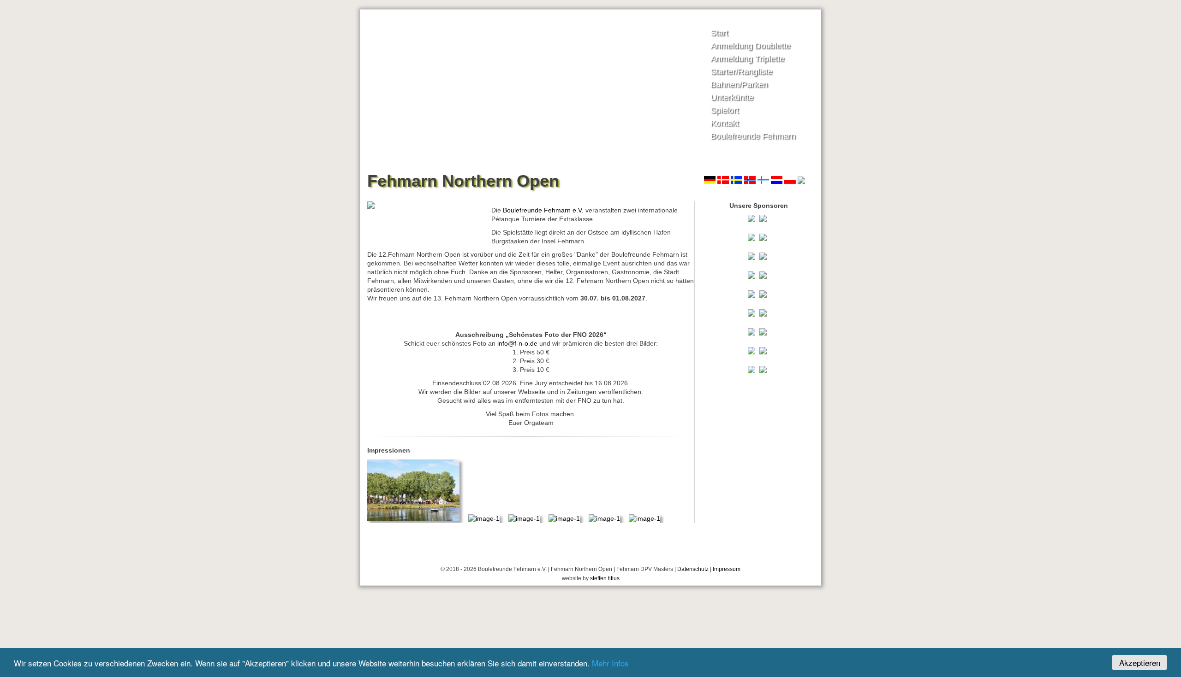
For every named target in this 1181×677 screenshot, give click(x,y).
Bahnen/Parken (739, 84)
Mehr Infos (610, 663)
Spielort (724, 110)
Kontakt (724, 123)
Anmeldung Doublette (750, 45)
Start (719, 32)
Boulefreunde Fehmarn (752, 136)
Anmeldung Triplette (747, 58)
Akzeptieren (1139, 662)
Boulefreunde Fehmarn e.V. (543, 210)
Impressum (726, 569)
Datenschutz (693, 569)
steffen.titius (605, 578)
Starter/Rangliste (741, 71)
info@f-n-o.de (517, 343)
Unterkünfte (731, 97)
